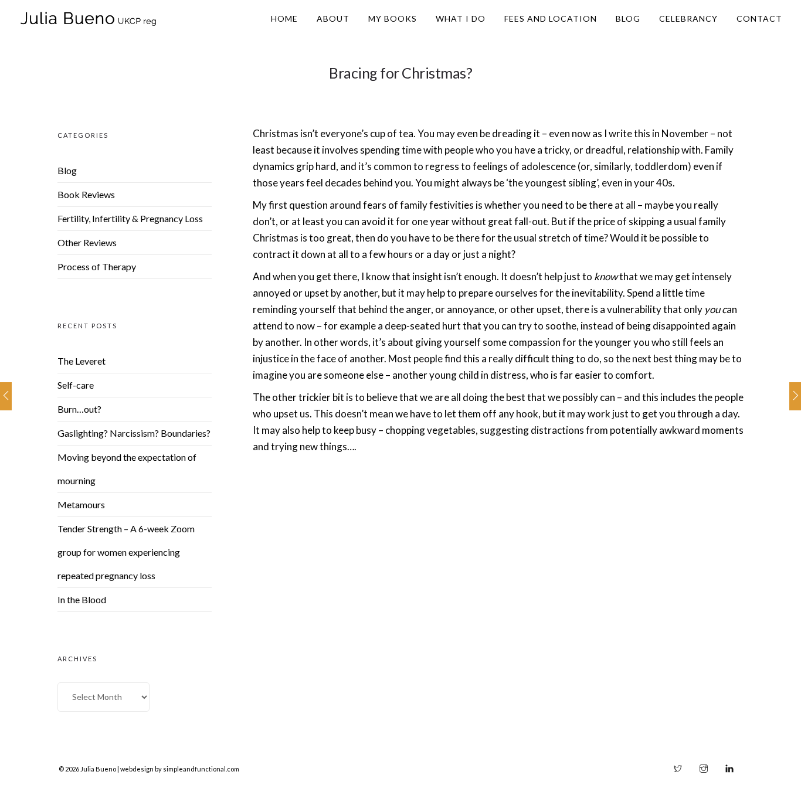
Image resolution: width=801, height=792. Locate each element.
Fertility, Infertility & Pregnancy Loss (130, 218)
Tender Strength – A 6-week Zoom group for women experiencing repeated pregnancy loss (126, 552)
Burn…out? (79, 408)
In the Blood (81, 599)
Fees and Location (550, 18)
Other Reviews (87, 242)
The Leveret (81, 360)
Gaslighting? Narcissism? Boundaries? (134, 433)
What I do (461, 18)
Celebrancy (688, 18)
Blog (628, 18)
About (333, 18)
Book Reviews (86, 194)
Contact (759, 18)
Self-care (75, 384)
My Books (392, 18)
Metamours (81, 504)
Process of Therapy (96, 266)
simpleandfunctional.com (201, 769)
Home (284, 18)
